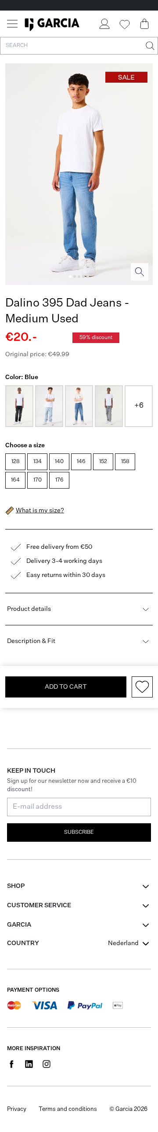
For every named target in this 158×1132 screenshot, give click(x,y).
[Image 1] (70, 276)
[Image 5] (87, 276)
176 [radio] (59, 480)
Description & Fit (31, 641)
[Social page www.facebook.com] (11, 1063)
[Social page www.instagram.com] (46, 1063)
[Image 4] (83, 276)
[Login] (104, 24)
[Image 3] (79, 276)
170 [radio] (37, 480)
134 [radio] (37, 461)
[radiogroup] (78, 471)
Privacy (16, 1109)
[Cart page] (144, 24)
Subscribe (79, 832)
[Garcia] (52, 24)
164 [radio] (15, 480)
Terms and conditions (68, 1109)
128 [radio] (15, 461)
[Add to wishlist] (142, 686)
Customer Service (39, 905)
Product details (29, 609)
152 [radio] (103, 461)
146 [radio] (81, 461)
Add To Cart (66, 687)
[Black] (19, 406)
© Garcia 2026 (128, 1109)
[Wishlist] (124, 24)
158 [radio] (125, 461)
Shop (16, 886)
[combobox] (129, 943)
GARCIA (19, 925)
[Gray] (109, 406)
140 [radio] (59, 461)
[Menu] (12, 24)
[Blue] (49, 406)
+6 (139, 405)
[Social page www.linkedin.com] (29, 1063)
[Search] (149, 45)
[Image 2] (74, 276)
